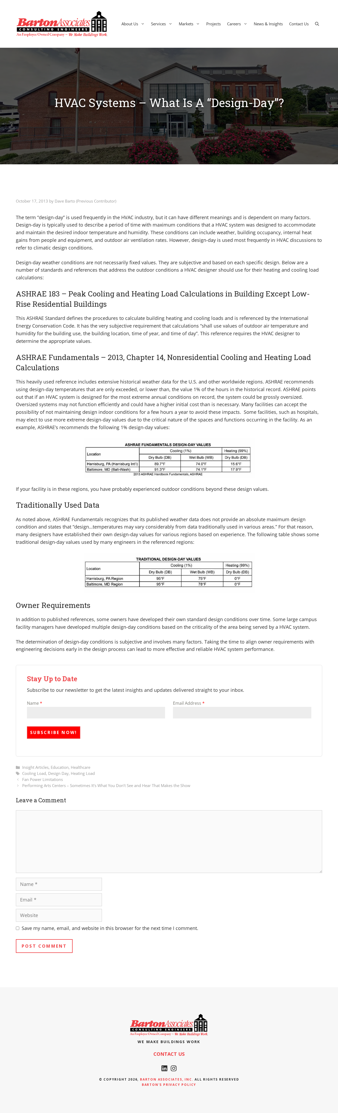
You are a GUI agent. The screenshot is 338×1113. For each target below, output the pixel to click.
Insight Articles (35, 767)
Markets (186, 23)
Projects (213, 23)
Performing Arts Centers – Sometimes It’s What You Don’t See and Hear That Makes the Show (106, 785)
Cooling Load (34, 773)
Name (34, 703)
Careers (234, 23)
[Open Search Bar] (317, 23)
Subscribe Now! (53, 732)
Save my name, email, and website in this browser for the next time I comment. (110, 928)
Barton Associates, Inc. (166, 1079)
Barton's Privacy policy (169, 1084)
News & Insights (268, 23)
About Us (129, 23)
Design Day (58, 773)
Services (158, 23)
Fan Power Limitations (42, 779)
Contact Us (299, 23)
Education (60, 767)
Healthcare (80, 767)
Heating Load (83, 773)
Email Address (189, 703)
